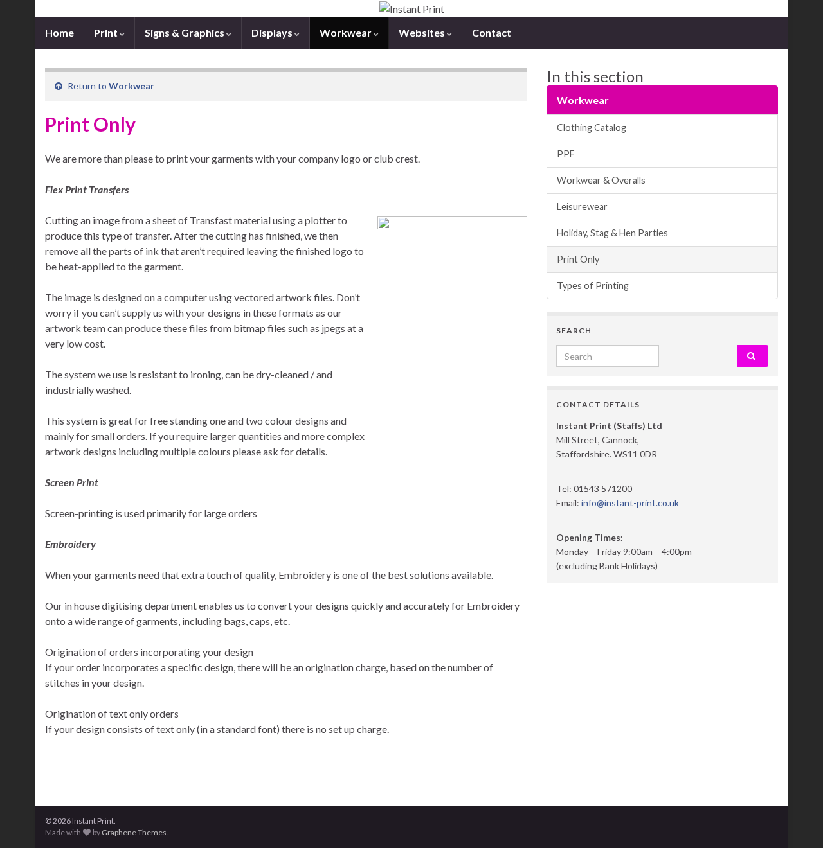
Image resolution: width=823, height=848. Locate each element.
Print (107, 32)
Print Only (578, 259)
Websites (423, 32)
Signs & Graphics (185, 32)
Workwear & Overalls (601, 180)
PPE (566, 153)
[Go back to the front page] (411, 8)
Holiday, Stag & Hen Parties (612, 232)
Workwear (347, 32)
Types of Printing (593, 285)
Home (59, 32)
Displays (272, 32)
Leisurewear (582, 206)
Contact (491, 32)
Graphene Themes (134, 832)
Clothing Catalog (591, 127)
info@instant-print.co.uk (630, 502)
